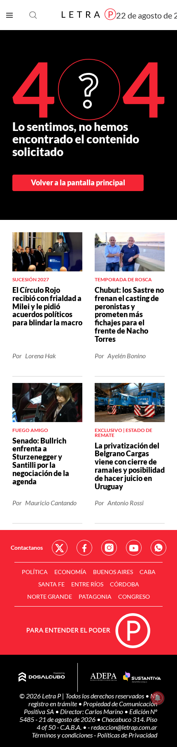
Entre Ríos (87, 584)
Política (35, 571)
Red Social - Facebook (84, 547)
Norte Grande (49, 596)
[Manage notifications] (157, 698)
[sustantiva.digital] (142, 677)
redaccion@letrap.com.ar (124, 727)
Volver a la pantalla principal (78, 182)
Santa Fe (51, 584)
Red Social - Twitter (59, 547)
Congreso (134, 596)
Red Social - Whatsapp (158, 547)
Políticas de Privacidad (127, 735)
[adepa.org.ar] (103, 677)
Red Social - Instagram (109, 547)
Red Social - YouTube (133, 547)
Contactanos (27, 547)
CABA (148, 571)
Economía (70, 571)
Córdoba (124, 584)
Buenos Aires (113, 571)
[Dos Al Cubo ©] (42, 677)
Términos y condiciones (63, 735)
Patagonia (95, 596)
